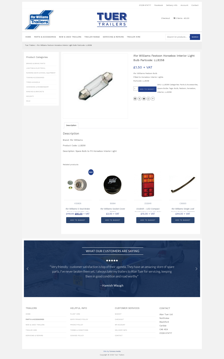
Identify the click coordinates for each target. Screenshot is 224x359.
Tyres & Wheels (33, 82)
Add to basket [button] (77, 220)
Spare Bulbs (162, 88)
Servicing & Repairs (113, 37)
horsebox (191, 88)
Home (28, 37)
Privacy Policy (76, 325)
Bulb (176, 88)
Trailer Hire (133, 37)
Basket (118, 314)
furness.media (115, 351)
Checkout (165, 18)
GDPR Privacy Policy (79, 319)
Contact (194, 5)
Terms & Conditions (79, 330)
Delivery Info (171, 5)
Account (184, 5)
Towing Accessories (35, 77)
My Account (120, 325)
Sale (28, 101)
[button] (27, 269)
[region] (112, 268)
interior (160, 92)
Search (195, 37)
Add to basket (147, 89)
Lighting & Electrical (35, 68)
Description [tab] (71, 125)
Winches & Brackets (35, 91)
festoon (182, 88)
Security (30, 96)
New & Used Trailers (70, 37)
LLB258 (168, 92)
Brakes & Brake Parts (35, 63)
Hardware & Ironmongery (37, 87)
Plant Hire (75, 314)
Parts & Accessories (45, 37)
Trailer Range (92, 37)
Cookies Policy (77, 335)
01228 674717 (145, 5)
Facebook (158, 5)
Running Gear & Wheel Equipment (41, 73)
